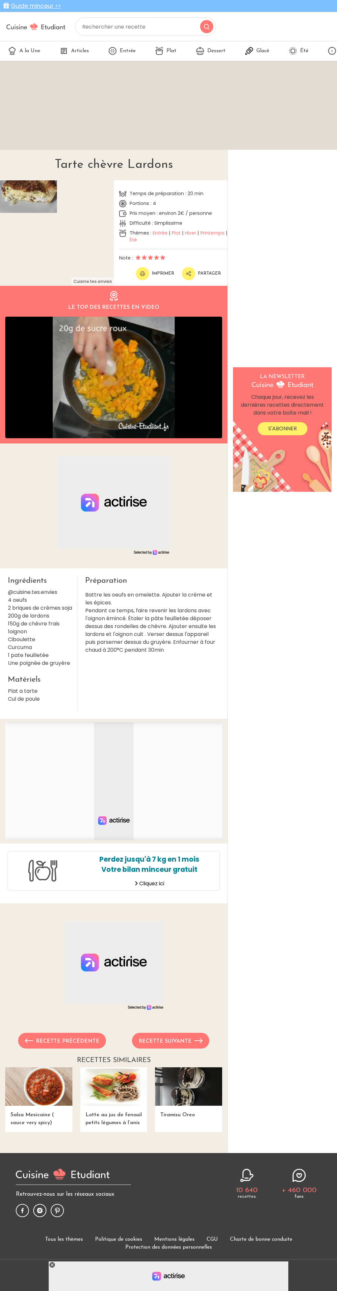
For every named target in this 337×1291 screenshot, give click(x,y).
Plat (171, 51)
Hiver (190, 233)
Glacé (262, 51)
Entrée (128, 51)
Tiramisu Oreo (177, 1115)
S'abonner (282, 428)
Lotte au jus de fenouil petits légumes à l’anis (114, 1118)
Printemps (212, 233)
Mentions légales (174, 1239)
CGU (212, 1239)
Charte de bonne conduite (261, 1239)
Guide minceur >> (36, 6)
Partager (209, 273)
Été (304, 51)
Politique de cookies (118, 1239)
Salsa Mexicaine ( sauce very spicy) (32, 1118)
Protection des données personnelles (168, 1247)
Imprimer (163, 273)
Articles (80, 51)
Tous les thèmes (64, 1239)
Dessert (216, 51)
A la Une (29, 51)
